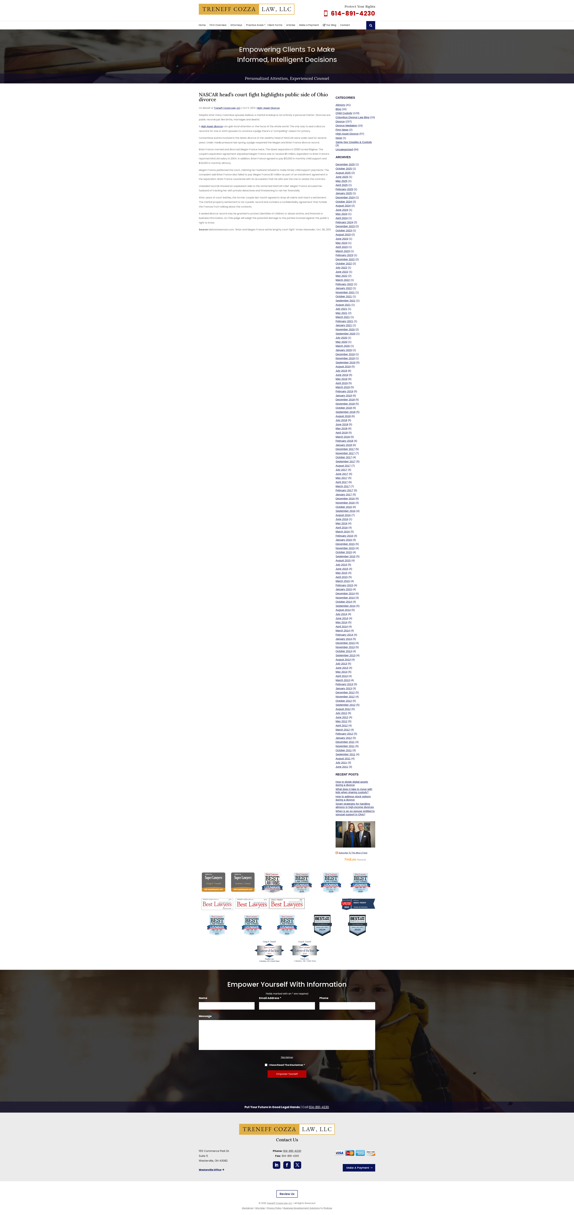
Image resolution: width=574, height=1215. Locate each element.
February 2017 (344, 490)
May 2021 (341, 313)
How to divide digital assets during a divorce (352, 783)
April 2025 (342, 185)
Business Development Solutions (302, 1208)
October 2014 (344, 601)
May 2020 (341, 341)
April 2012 (342, 725)
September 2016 (345, 511)
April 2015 (342, 577)
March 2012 (343, 729)
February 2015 (344, 585)
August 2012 (343, 709)
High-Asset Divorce (268, 108)
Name (203, 998)
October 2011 (344, 750)
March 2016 (343, 531)
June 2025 (342, 176)
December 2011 (345, 741)
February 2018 (344, 440)
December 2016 (345, 498)
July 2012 (341, 713)
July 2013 (341, 663)
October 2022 (344, 263)
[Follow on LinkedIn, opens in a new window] (276, 1165)
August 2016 (343, 515)
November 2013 (345, 647)
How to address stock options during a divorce (353, 798)
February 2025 (344, 189)
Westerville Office (210, 1169)
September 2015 (345, 556)
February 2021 (344, 321)
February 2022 (344, 284)
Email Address (270, 998)
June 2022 (342, 271)
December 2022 (345, 259)
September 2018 (345, 412)
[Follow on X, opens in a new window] (297, 1165)
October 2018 (344, 407)
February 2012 (344, 733)
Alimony (340, 104)
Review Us (287, 1194)
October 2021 (344, 296)
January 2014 (344, 638)
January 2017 (344, 494)
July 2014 (341, 614)
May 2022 (341, 275)
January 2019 (344, 395)
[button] (571, 1193)
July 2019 (341, 370)
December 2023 (345, 226)
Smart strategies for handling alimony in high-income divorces (355, 805)
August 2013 (343, 659)
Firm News (342, 129)
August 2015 (343, 560)
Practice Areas (255, 25)
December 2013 (345, 643)
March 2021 (343, 317)
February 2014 (344, 634)
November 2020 (345, 329)
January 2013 (344, 688)
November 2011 (345, 746)
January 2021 (344, 325)
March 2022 (343, 280)
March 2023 (343, 251)
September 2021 (345, 300)
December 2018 (345, 399)
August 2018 (343, 416)
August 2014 (343, 609)
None (339, 137)
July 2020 (341, 337)
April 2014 (342, 626)
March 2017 (343, 486)
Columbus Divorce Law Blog (352, 117)
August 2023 (343, 234)
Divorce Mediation (346, 125)
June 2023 (342, 238)
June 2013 (342, 667)
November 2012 (345, 696)
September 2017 (345, 461)
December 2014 (345, 593)
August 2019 (343, 366)
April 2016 (342, 527)
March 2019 (343, 387)
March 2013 (343, 680)
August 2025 (343, 172)
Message (205, 1016)
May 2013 (341, 671)
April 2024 (342, 218)
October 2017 (344, 457)
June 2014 (342, 618)
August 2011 (343, 758)
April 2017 (342, 482)
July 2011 (341, 762)
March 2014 (343, 630)
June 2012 (342, 717)
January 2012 (344, 737)
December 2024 (345, 197)
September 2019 (345, 362)
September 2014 (345, 605)
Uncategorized (344, 149)
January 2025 (344, 193)
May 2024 (341, 213)
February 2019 (344, 391)
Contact (345, 25)
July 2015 (341, 564)
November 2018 (345, 403)
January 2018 (344, 445)
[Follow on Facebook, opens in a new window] (287, 1165)
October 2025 (344, 168)
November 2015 (345, 548)
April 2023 (342, 246)
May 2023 (341, 242)
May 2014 (341, 622)
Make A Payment (357, 1168)
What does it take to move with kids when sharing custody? (354, 791)
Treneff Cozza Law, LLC (227, 108)
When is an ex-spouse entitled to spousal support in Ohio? (355, 813)
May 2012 (341, 721)
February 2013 (344, 684)
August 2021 (343, 304)
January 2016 (344, 539)
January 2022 (344, 288)
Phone (323, 998)
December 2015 (345, 544)
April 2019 (342, 383)
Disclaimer (287, 1057)
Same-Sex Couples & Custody (354, 142)
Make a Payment (309, 25)
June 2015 (342, 568)
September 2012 (345, 704)
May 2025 (341, 181)
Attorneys (236, 25)
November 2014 (345, 597)
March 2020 (343, 345)
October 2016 (344, 506)
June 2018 (342, 424)
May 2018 (341, 428)
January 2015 (344, 589)
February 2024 (344, 222)
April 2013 (342, 676)
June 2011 (342, 766)
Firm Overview (218, 25)
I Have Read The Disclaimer (287, 1065)
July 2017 (341, 469)
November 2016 (345, 502)
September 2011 (345, 754)
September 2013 (345, 655)
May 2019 (341, 378)
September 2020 (345, 333)
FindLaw (328, 1208)
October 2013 (344, 651)
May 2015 (341, 572)
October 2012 (344, 700)
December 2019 (345, 354)
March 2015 (343, 581)
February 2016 (344, 535)
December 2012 (345, 692)
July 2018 (341, 420)
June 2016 (342, 519)
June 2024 (342, 209)
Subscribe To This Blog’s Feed (353, 853)
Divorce (340, 121)
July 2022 (341, 267)
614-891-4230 (353, 13)
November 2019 (345, 358)
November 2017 (345, 453)
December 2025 (345, 164)
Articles (290, 25)
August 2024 (343, 205)
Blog (338, 109)
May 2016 (341, 523)
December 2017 (345, 449)
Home (202, 25)
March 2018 (343, 436)
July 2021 (341, 308)
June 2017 (342, 473)
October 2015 (344, 552)
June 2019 (342, 374)
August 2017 (343, 465)
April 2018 (342, 432)
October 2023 (344, 230)
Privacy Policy (274, 1208)
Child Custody (344, 113)
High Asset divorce (212, 126)
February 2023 (344, 255)
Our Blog (331, 25)
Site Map (260, 1208)
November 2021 (345, 292)
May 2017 (341, 477)
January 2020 (344, 350)
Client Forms (274, 25)
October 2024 (344, 201)
